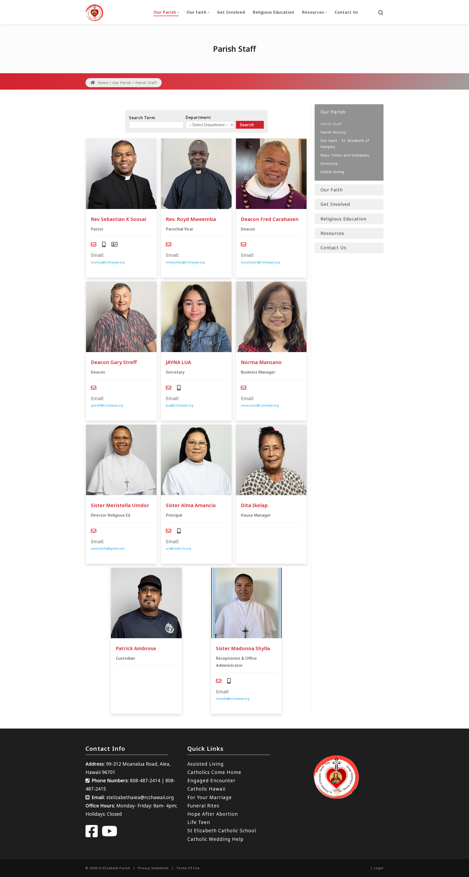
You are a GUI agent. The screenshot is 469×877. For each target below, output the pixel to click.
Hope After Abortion (212, 814)
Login (379, 868)
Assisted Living (205, 764)
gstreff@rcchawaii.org (107, 405)
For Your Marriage (209, 797)
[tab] (93, 244)
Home (102, 82)
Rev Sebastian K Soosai (118, 219)
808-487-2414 (145, 780)
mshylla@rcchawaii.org (232, 698)
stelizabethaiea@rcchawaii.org (140, 797)
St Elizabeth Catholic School (221, 830)
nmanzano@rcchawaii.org (260, 405)
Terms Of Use (188, 868)
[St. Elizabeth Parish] (94, 12)
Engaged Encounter (211, 780)
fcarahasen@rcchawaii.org (260, 262)
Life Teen (198, 822)
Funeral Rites (203, 806)
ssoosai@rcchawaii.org (108, 262)
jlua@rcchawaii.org (179, 405)
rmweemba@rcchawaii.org (185, 262)
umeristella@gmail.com (108, 548)
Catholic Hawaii (206, 789)
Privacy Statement (153, 868)
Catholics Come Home (214, 772)
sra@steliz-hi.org (178, 548)
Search (247, 124)
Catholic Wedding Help (215, 839)
